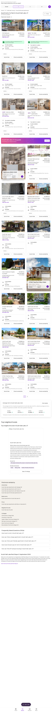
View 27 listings (26, 471)
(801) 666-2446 (5, 312)
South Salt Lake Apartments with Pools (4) (11, 489)
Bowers (30, 76)
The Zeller (33, 33)
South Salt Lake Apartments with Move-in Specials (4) (14, 504)
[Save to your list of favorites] (22, 22)
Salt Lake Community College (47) (9, 521)
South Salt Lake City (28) (7, 509)
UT (5, 10)
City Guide (45, 403)
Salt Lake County (11, 10)
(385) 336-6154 (31, 310)
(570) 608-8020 (5, 116)
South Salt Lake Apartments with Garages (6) (12, 487)
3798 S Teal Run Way (7, 376)
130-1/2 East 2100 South (33, 234)
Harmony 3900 (10, 112)
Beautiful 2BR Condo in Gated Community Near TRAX (34, 198)
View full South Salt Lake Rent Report (9, 563)
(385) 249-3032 (5, 202)
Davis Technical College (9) (8, 523)
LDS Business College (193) (8, 515)
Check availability (18, 57)
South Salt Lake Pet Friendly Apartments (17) (12, 492)
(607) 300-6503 (31, 37)
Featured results (5, 17)
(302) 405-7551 (31, 117)
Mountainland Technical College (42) (10, 525)
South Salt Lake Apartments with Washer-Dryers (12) (13, 490)
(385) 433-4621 (31, 164)
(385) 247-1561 (31, 202)
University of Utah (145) (7, 517)
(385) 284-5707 (5, 37)
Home (2, 10)
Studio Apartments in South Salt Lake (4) (11, 498)
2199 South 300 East (33, 306)
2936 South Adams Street (34, 376)
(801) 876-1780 (31, 345)
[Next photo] (24, 25)
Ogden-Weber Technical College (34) (10, 519)
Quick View (6, 57)
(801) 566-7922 (5, 277)
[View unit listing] (22, 176)
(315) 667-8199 (31, 80)
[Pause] (23, 147)
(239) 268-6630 (5, 380)
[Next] (49, 6)
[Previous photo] (3, 25)
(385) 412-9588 (5, 80)
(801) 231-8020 (31, 238)
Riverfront (4, 76)
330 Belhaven (5, 33)
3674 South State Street (34, 341)
